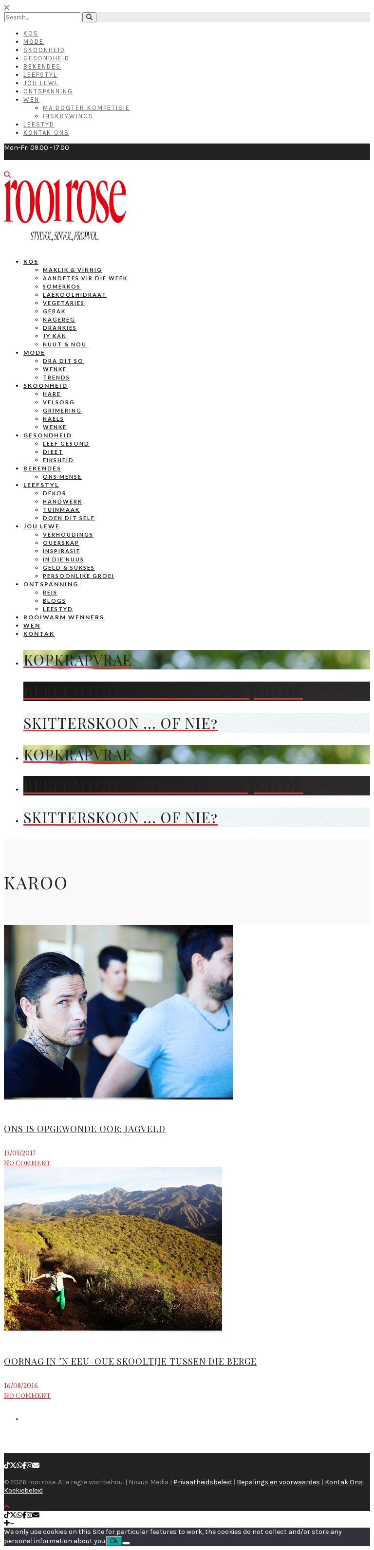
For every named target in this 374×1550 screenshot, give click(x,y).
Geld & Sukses (69, 567)
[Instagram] (30, 1465)
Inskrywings (68, 116)
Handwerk (62, 501)
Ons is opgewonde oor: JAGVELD (85, 1129)
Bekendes (42, 66)
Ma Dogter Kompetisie (86, 107)
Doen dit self (69, 518)
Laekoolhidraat (75, 294)
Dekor (55, 493)
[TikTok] (7, 1465)
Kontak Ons (46, 132)
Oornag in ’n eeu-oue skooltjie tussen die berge (130, 1361)
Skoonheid (44, 50)
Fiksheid (58, 460)
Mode (33, 41)
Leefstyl (40, 74)
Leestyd (39, 124)
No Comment (27, 1162)
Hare (52, 394)
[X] (13, 1465)
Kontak (39, 633)
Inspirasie (61, 551)
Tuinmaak (61, 509)
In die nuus (63, 559)
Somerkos (62, 286)
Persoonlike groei (78, 576)
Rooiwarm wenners (63, 617)
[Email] (36, 1465)
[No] (126, 1543)
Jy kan (55, 336)
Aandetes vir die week (85, 278)
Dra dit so (63, 361)
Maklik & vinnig (72, 270)
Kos (30, 33)
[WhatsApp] (19, 1465)
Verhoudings (68, 534)
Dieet (53, 452)
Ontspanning (48, 91)
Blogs (54, 600)
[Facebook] (24, 1465)
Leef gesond (66, 443)
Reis (50, 592)
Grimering (62, 410)
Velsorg (59, 402)
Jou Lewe (41, 83)
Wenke (55, 369)
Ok (114, 1541)
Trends (56, 377)
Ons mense (62, 476)
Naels (53, 418)
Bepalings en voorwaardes (278, 1482)
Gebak (54, 311)
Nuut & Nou (65, 344)
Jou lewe (41, 526)
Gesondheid (46, 58)
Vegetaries (64, 303)
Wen (31, 99)
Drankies (60, 327)
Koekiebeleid (23, 1490)
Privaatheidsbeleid (202, 1482)
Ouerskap (61, 543)
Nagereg (59, 319)
